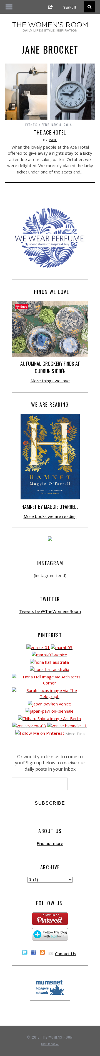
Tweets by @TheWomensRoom (50, 611)
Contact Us (65, 953)
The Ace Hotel (50, 132)
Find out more (50, 843)
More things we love (50, 380)
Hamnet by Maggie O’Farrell (50, 506)
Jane (53, 140)
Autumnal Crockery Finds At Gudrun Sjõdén (50, 367)
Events (31, 124)
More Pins (75, 733)
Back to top (48, 1044)
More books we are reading (50, 516)
